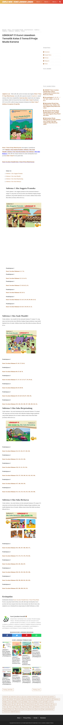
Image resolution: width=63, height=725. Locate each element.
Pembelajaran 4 (7, 704)
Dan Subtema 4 (30, 151)
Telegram (47, 60)
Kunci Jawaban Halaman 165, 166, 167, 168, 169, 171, (16, 547)
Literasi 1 (10, 706)
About (18, 717)
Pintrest (46, 57)
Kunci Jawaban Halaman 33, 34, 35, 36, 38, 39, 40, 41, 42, (21, 299)
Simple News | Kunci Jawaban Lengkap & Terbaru (22, 2)
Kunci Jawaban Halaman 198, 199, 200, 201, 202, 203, (16, 580)
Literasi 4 (30, 706)
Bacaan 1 (12, 709)
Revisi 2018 (25, 699)
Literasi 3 (23, 706)
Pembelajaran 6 (48, 701)
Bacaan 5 (38, 709)
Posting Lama (36, 689)
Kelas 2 (40, 696)
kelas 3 (28, 100)
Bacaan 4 (31, 709)
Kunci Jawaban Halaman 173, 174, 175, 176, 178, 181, (16, 556)
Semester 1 (6, 696)
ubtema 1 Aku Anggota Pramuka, (15, 149)
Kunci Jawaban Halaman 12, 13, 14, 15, (16, 278)
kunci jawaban (24, 98)
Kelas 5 (20, 696)
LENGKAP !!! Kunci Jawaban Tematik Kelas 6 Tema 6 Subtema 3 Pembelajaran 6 (36, 653)
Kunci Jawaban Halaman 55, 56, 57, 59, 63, (13, 363)
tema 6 (25, 704)
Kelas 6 (44, 699)
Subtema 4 (56, 699)
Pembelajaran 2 (38, 701)
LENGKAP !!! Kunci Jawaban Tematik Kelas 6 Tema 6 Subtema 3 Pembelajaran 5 (6, 653)
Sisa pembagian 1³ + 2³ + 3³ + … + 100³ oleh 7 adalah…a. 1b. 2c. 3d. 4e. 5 (51, 99)
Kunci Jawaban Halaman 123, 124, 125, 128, (13, 459)
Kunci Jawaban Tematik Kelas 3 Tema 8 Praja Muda (26, 599)
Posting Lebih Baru (8, 689)
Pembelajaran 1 (28, 701)
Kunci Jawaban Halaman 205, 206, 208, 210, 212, (15, 588)
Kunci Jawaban (6, 379)
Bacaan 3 (25, 709)
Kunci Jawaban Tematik (30, 696)
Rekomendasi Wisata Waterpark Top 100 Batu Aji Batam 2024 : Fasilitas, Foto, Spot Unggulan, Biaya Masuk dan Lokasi (52, 121)
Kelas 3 (50, 699)
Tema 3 (15, 704)
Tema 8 (43, 704)
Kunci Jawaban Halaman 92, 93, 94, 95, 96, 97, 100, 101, (17, 396)
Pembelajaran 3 (7, 701)
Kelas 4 (32, 699)
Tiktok (46, 63)
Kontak (35, 717)
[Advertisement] (31, 16)
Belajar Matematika (48, 709)
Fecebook (47, 52)
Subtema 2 (11, 699)
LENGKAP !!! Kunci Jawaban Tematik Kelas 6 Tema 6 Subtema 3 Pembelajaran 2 (16, 678)
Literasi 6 (5, 709)
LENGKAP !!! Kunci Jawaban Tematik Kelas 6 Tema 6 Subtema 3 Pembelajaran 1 (26, 679)
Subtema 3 (18, 699)
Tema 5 (49, 704)
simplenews (34, 96)
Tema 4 (54, 704)
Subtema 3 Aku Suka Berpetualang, (16, 151)
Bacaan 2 (18, 709)
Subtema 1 (52, 696)
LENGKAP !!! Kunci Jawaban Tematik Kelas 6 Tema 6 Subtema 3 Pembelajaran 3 (36, 679)
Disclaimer (43, 717)
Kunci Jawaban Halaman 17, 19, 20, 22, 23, (17, 285)
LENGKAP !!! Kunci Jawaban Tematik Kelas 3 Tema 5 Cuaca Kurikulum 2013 (16, 660)
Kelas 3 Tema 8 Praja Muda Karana (11, 147)
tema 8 (31, 100)
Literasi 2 (17, 706)
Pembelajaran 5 (17, 701)
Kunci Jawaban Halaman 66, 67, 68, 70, (12, 371)
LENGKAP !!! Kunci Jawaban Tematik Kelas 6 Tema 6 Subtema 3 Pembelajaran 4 (6, 681)
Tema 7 (5, 706)
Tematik (45, 696)
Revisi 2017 (38, 699)
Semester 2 (13, 696)
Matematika (32, 704)
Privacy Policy (27, 717)
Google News (48, 55)
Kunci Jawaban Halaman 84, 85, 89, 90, (12, 387)
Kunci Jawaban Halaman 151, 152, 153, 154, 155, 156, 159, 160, (19, 491)
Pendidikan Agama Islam (40, 706)
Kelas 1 (5, 699)
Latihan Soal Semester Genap (11, 711)
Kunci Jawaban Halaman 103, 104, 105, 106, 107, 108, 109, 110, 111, (19, 404)
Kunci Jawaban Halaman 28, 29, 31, (15, 292)
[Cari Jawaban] (60, 2)
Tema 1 (20, 704)
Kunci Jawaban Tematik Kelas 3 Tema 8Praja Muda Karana (18, 161)
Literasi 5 (51, 706)
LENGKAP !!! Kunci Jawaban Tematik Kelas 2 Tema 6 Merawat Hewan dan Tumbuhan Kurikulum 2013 (26, 660)
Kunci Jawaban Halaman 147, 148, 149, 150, (13, 483)
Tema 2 (38, 704)
